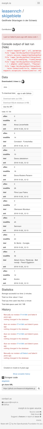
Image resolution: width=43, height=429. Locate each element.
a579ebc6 (24, 353)
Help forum (35, 414)
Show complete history (21, 374)
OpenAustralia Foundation (27, 423)
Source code (34, 412)
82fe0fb (38, 420)
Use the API (7, 106)
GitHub (6, 404)
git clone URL (7, 384)
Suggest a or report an (25, 416)
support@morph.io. (11, 402)
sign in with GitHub (24, 93)
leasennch (11, 11)
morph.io (6, 3)
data (5, 87)
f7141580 (23, 314)
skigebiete (11, 15)
